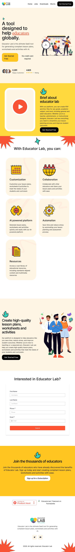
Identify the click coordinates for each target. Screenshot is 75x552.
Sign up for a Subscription (37, 478)
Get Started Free (65, 4)
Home (30, 4)
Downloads (44, 4)
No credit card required (27, 57)
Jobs (36, 4)
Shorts (52, 4)
